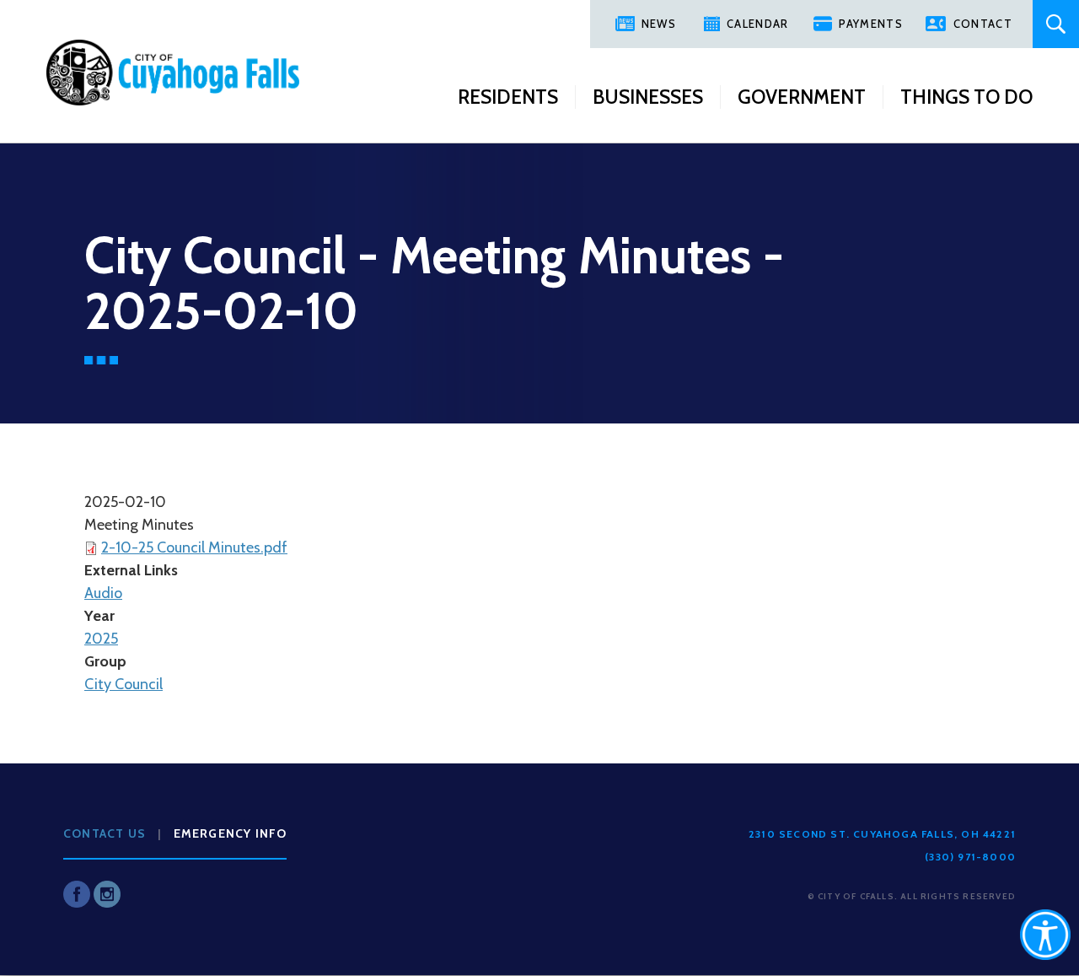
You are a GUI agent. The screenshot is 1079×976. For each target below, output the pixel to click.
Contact (982, 23)
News (658, 23)
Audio (103, 593)
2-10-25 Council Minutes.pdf (194, 547)
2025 (101, 638)
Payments (870, 23)
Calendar (757, 23)
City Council (123, 684)
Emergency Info (230, 833)
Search (1056, 24)
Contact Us (104, 833)
